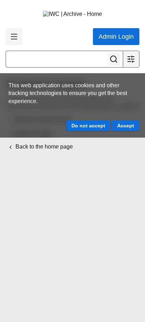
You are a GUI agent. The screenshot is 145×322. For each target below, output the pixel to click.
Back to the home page (43, 147)
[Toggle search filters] (131, 59)
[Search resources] (113, 59)
